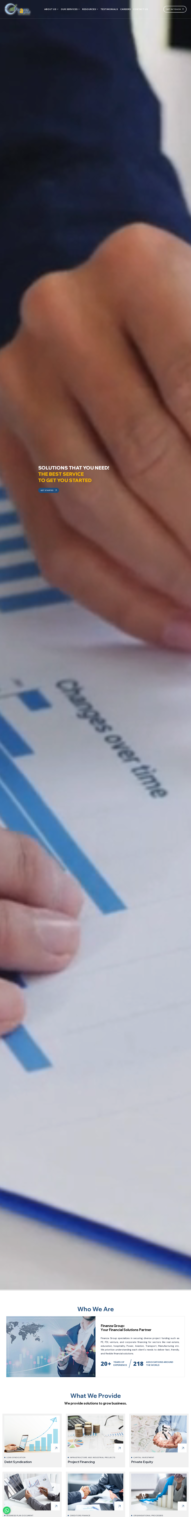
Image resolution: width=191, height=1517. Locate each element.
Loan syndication (16, 1457)
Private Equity (142, 1462)
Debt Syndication (18, 1462)
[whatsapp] (7, 1510)
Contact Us (140, 9)
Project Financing (81, 1462)
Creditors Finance (80, 1515)
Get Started (47, 490)
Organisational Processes (148, 1515)
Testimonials (109, 9)
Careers (125, 9)
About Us (50, 9)
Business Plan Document (20, 1515)
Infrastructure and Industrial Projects (92, 1457)
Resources (89, 9)
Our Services (69, 9)
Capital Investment (143, 1457)
